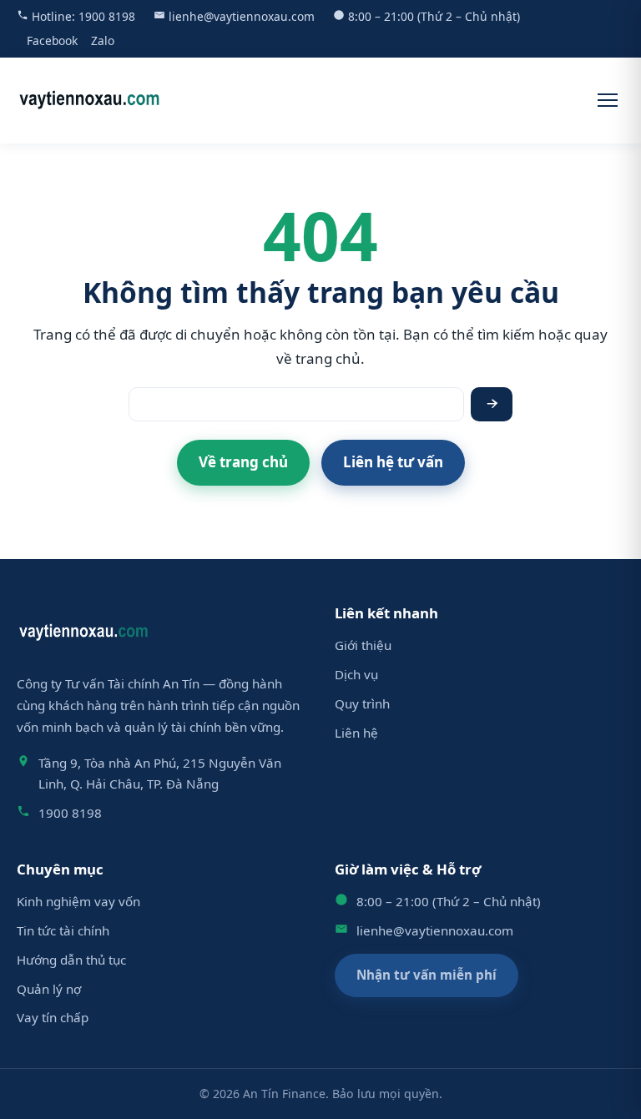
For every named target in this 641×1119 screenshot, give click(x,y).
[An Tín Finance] (90, 100)
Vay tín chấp (52, 1017)
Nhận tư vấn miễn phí (426, 974)
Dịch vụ (356, 674)
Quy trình (362, 703)
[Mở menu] (607, 100)
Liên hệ (356, 732)
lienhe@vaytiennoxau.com (242, 16)
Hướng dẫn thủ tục (71, 959)
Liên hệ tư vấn (393, 461)
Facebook (52, 40)
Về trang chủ (243, 461)
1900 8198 (106, 16)
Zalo (102, 40)
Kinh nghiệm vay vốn (78, 901)
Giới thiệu (363, 645)
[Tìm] (491, 404)
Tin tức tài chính (63, 930)
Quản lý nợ (49, 988)
